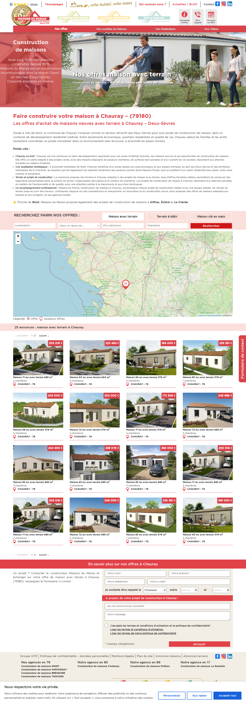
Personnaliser (171, 695)
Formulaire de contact (242, 359)
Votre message (116, 614)
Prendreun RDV (211, 21)
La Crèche (180, 202)
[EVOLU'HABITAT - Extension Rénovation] (154, 16)
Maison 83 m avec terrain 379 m (203, 377)
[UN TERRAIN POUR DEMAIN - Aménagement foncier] (73, 16)
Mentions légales (123, 656)
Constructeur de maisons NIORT (40, 666)
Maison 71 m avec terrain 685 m (33, 377)
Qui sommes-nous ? (152, 4)
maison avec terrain (70, 35)
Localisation (22, 225)
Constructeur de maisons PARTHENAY (44, 669)
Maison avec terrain (123, 216)
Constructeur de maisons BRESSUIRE (43, 673)
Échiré (165, 202)
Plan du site (145, 656)
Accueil (75, 4)
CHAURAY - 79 (26, 384)
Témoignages (54, 4)
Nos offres (61, 28)
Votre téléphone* (117, 581)
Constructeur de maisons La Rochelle (203, 666)
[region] (123, 692)
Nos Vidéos (211, 28)
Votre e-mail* (158, 581)
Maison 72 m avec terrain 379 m (90, 429)
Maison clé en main (211, 216)
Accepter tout (227, 695)
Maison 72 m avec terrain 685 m (203, 429)
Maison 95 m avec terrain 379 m (146, 377)
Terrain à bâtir (167, 216)
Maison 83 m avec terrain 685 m (90, 482)
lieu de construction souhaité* (126, 606)
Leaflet (200, 315)
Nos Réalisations (165, 28)
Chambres (153, 225)
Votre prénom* (180, 573)
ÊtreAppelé (198, 21)
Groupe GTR (28, 656)
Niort (35, 202)
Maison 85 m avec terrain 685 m (33, 482)
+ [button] (18, 236)
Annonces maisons (167, 656)
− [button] (18, 241)
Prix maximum (112, 225)
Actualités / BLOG (184, 4)
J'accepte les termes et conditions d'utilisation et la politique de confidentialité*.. (160, 629)
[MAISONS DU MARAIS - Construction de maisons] (32, 17)
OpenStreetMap (214, 315)
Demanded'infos (184, 21)
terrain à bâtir (67, 42)
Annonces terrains (195, 656)
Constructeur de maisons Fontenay (98, 666)
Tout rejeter (199, 695)
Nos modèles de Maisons (111, 28)
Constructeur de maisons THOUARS (42, 676)
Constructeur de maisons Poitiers (150, 666)
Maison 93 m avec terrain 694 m (90, 377)
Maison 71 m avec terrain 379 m (146, 429)
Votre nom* (114, 573)
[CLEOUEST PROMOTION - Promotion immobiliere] (114, 16)
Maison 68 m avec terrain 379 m (33, 429)
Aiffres (154, 202)
